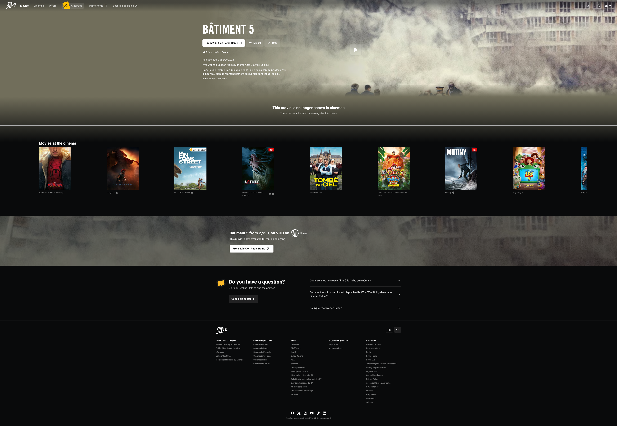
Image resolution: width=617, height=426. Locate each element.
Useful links (371, 340)
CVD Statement (372, 386)
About (293, 340)
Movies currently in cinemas (228, 344)
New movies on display (226, 340)
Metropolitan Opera (299, 371)
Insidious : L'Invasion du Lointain (252, 194)
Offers (52, 6)
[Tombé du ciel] (326, 168)
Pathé (368, 352)
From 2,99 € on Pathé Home (249, 249)
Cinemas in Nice (260, 359)
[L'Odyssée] (123, 168)
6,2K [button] (208, 52)
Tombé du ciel (316, 192)
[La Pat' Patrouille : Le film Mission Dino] (394, 168)
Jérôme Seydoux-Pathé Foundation (381, 363)
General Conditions (374, 375)
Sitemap (369, 390)
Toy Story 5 (518, 192)
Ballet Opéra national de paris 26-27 (306, 379)
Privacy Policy (372, 379)
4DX (293, 359)
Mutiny (448, 192)
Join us (369, 402)
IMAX (293, 352)
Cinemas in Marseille (262, 352)
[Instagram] (305, 413)
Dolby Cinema (297, 356)
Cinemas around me (261, 363)
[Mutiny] (461, 168)
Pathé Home (96, 6)
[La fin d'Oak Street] (190, 168)
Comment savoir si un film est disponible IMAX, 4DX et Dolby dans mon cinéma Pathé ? (351, 294)
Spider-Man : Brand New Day (51, 192)
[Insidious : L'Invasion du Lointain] (258, 168)
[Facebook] (292, 413)
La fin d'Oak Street (182, 192)
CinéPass (76, 6)
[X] (299, 413)
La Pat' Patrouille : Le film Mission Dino (392, 194)
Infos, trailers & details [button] (213, 78)
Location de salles (123, 6)
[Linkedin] (324, 413)
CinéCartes (295, 348)
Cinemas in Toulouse (262, 356)
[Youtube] (312, 413)
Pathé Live (370, 359)
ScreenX (294, 363)
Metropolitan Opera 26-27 (302, 375)
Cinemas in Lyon (260, 348)
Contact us (371, 398)
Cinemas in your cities (262, 340)
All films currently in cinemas (560, 143)
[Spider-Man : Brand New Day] (55, 168)
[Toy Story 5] (529, 168)
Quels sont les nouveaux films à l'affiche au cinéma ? (340, 281)
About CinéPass (335, 348)
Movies (24, 6)
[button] (588, 6)
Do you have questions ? (339, 340)
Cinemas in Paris (260, 344)
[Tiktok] (318, 413)
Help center (333, 344)
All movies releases (299, 386)
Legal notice (371, 371)
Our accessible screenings (302, 390)
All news (294, 394)
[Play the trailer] (355, 49)
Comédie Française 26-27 (302, 383)
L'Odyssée (111, 192)
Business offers (373, 348)
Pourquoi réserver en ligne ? (326, 308)
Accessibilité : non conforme (378, 383)
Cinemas (39, 6)
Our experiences (298, 367)
